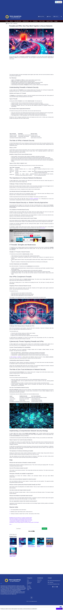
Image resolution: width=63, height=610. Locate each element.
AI (30, 21)
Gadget (55, 21)
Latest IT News (49, 21)
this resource (42, 227)
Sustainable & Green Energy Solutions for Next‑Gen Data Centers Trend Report (24, 522)
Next (10, 524)
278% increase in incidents (15, 356)
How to (11, 21)
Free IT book (42, 21)
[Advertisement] (28, 6)
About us (38, 582)
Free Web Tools (18, 21)
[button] (61, 16)
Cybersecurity (25, 21)
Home (7, 21)
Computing (35, 21)
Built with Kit (31, 531)
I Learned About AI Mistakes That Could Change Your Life (20, 521)
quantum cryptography (34, 198)
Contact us (39, 581)
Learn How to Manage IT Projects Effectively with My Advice (20, 518)
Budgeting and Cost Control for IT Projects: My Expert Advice (20, 517)
